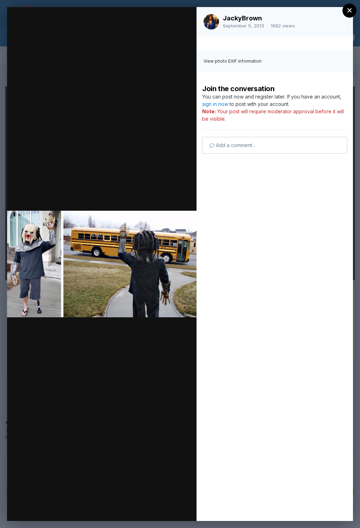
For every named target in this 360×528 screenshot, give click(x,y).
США (60, 25)
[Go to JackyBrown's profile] (211, 22)
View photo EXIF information (233, 61)
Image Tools (125, 508)
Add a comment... (234, 145)
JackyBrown (242, 18)
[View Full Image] (184, 20)
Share (172, 508)
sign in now (215, 104)
